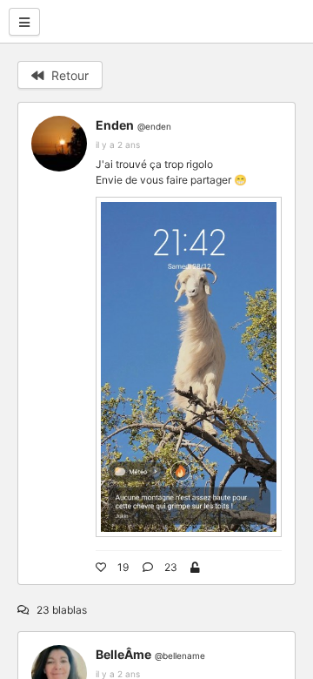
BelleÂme (123, 654)
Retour (68, 75)
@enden (154, 126)
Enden (115, 125)
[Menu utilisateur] (24, 22)
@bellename (180, 655)
